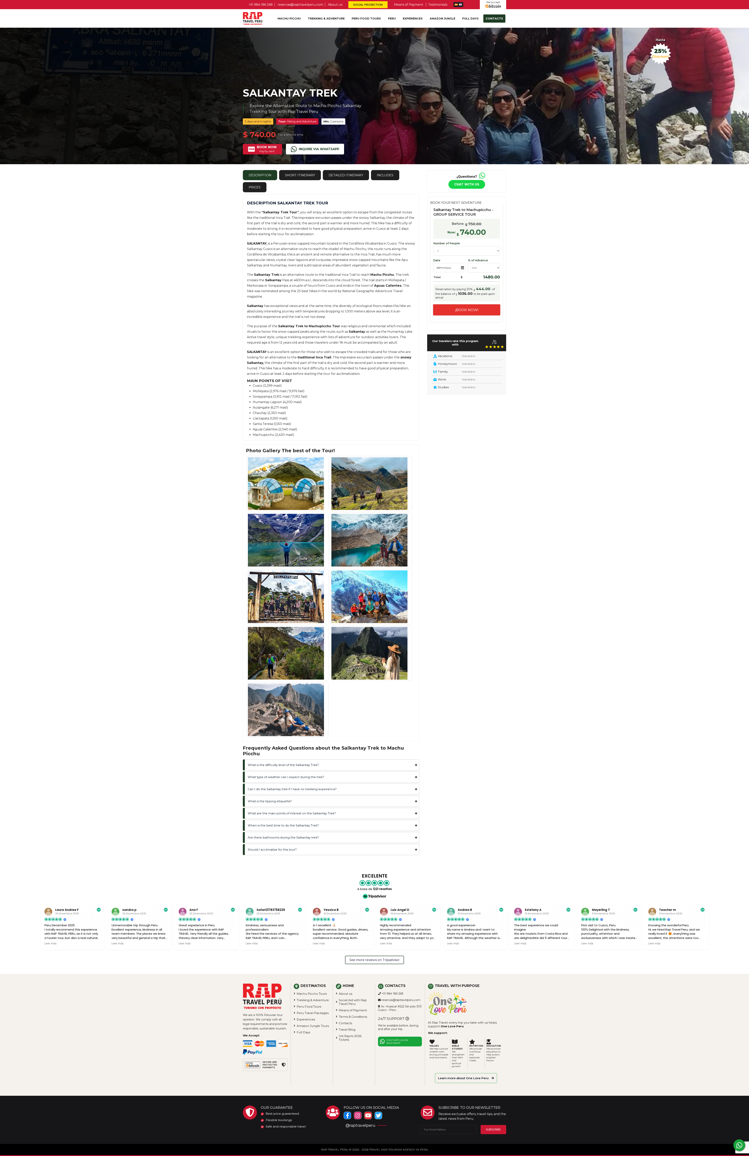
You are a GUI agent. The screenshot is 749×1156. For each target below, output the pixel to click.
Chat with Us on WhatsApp (397, 1041)
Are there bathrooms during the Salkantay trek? (283, 837)
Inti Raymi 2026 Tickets (350, 1038)
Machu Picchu (289, 18)
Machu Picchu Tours (312, 994)
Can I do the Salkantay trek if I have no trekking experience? (292, 789)
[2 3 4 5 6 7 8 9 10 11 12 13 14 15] (466, 252)
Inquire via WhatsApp (319, 149)
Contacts (494, 18)
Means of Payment (408, 4)
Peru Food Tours (366, 18)
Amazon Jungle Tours (313, 1026)
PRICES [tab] (255, 187)
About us (335, 4)
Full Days (470, 18)
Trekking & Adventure (326, 18)
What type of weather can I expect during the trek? (286, 777)
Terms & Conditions (353, 1017)
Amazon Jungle (442, 18)
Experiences (413, 18)
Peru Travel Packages (313, 1013)
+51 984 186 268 (261, 4)
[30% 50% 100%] (484, 268)
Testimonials (437, 4)
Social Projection (368, 4)
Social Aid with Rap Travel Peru (353, 1002)
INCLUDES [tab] (385, 175)
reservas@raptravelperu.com (300, 4)
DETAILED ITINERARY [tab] (346, 175)
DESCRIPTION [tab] (260, 175)
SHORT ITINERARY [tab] (300, 175)
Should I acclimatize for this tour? (272, 849)
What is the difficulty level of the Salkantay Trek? (283, 765)
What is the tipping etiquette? (270, 801)
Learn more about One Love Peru (463, 1078)
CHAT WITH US (466, 184)
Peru (392, 18)
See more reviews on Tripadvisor (374, 960)
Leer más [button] (50, 943)
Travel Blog (347, 1029)
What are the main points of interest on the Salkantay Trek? (292, 813)
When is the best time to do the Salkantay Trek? (283, 825)
